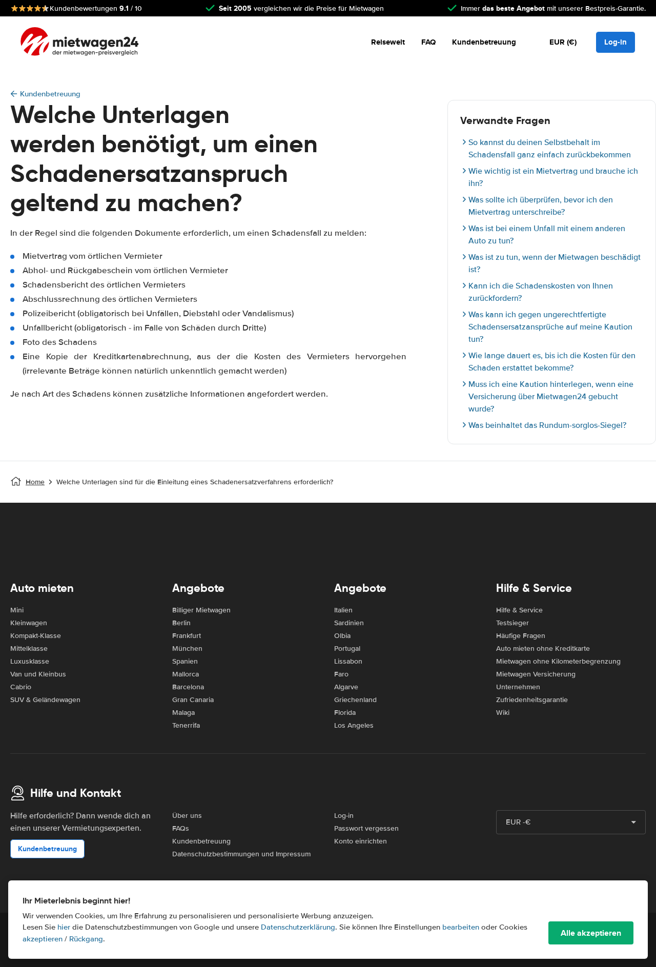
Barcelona (188, 687)
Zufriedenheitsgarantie (532, 699)
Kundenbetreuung (484, 42)
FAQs (180, 828)
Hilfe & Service (519, 610)
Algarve (346, 687)
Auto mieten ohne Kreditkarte (543, 648)
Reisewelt (388, 42)
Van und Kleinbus (38, 674)
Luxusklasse (29, 661)
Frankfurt (186, 635)
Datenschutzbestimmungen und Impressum (241, 854)
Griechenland (355, 699)
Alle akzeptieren (591, 933)
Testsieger (512, 623)
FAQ (428, 42)
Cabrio (20, 687)
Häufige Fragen (520, 635)
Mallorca (185, 674)
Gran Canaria (193, 699)
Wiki (502, 712)
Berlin (181, 623)
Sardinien (349, 623)
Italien (343, 610)
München (187, 648)
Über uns (187, 815)
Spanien (185, 661)
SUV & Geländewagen (45, 699)
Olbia (342, 635)
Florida (345, 712)
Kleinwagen (28, 623)
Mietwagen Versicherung (536, 674)
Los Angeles (354, 725)
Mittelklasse (29, 648)
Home (35, 482)
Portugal (347, 648)
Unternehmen (518, 687)
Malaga (183, 712)
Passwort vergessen (366, 828)
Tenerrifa (186, 725)
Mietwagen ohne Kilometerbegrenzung (558, 661)
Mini (17, 610)
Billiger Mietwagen (201, 610)
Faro (341, 674)
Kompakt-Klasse (35, 635)
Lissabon (348, 661)
